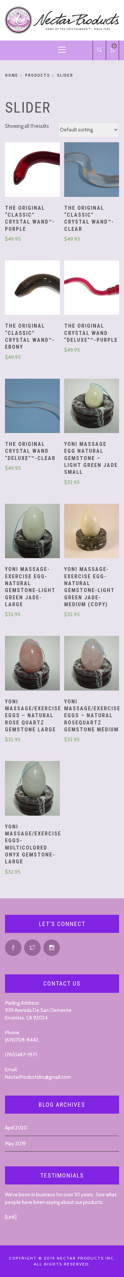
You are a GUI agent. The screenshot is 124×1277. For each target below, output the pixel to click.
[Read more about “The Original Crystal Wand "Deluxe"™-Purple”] (92, 288)
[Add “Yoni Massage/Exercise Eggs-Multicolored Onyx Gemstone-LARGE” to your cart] (32, 789)
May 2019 (15, 1144)
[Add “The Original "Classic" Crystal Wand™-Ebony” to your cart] (32, 288)
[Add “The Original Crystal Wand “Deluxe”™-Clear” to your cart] (32, 407)
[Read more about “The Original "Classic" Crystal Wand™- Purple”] (32, 170)
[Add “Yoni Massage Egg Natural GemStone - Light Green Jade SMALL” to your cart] (92, 407)
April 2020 (16, 1128)
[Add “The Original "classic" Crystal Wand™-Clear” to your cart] (92, 170)
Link (11, 1217)
